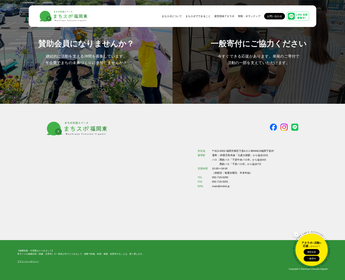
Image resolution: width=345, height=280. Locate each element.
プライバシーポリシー (28, 261)
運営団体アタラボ (224, 16)
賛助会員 (311, 252)
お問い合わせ (274, 16)
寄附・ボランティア (249, 16)
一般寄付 (311, 258)
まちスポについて (172, 16)
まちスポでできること (198, 16)
